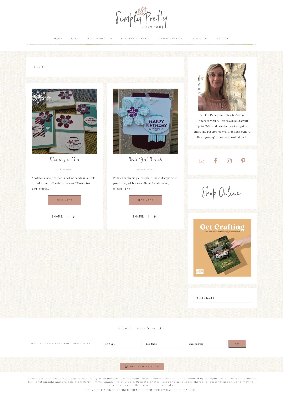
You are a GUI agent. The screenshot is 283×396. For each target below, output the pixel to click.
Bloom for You (64, 159)
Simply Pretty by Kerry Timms (141, 17)
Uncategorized (64, 169)
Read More (64, 200)
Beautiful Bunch (145, 159)
